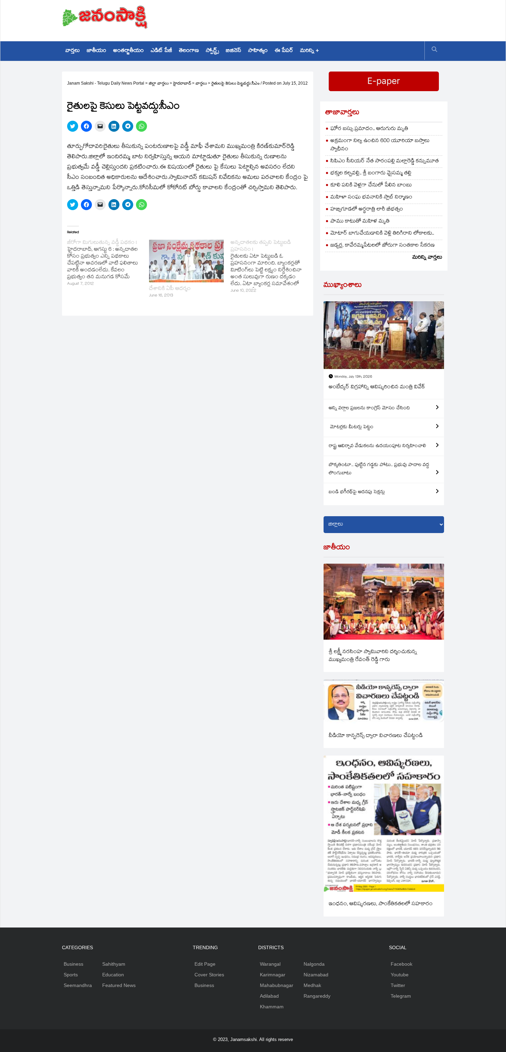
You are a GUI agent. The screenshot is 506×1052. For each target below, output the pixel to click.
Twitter (398, 985)
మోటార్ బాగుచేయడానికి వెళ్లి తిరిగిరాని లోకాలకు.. (382, 233)
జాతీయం (96, 51)
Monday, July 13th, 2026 (353, 377)
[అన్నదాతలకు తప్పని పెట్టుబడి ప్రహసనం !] (272, 267)
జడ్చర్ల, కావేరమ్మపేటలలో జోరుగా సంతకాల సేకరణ (382, 245)
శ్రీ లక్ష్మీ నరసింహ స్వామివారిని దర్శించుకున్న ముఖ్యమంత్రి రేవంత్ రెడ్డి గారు (373, 656)
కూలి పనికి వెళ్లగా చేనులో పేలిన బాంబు (371, 185)
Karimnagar (272, 974)
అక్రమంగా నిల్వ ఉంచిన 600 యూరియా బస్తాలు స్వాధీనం (380, 145)
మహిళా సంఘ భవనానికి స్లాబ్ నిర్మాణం (371, 197)
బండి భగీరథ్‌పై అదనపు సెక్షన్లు (357, 492)
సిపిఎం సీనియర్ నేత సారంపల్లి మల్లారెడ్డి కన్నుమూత (384, 161)
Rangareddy (317, 996)
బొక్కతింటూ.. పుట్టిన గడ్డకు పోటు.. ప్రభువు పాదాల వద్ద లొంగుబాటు (379, 469)
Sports (71, 974)
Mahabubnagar (276, 985)
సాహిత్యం (258, 51)
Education (113, 974)
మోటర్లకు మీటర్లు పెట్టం (351, 427)
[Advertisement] (318, 18)
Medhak (312, 985)
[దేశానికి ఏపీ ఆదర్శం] (186, 261)
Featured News (119, 985)
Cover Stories (209, 974)
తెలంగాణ (189, 51)
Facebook (401, 964)
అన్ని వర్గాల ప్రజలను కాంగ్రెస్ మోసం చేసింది (369, 408)
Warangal (270, 964)
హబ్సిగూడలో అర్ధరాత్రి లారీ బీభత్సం (366, 209)
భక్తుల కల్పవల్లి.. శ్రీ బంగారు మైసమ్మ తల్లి (370, 173)
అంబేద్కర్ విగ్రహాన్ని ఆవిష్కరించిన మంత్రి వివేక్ (377, 387)
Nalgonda (314, 964)
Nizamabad (316, 974)
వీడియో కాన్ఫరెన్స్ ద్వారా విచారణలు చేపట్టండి (376, 736)
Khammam (272, 1006)
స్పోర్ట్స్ (212, 51)
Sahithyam (113, 964)
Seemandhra (78, 985)
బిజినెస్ (233, 51)
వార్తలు (72, 51)
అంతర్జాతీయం (128, 51)
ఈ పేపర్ (284, 51)
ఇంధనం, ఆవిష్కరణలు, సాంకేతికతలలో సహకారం (381, 904)
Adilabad (269, 996)
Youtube (400, 974)
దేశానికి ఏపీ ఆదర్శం (170, 289)
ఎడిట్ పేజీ (161, 51)
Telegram (401, 996)
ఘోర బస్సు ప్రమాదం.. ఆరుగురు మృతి (369, 129)
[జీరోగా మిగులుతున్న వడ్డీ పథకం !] (108, 264)
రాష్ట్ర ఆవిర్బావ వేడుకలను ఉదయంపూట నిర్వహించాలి (377, 446)
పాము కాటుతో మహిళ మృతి (360, 221)
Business (73, 964)
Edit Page (204, 964)
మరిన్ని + (309, 51)
